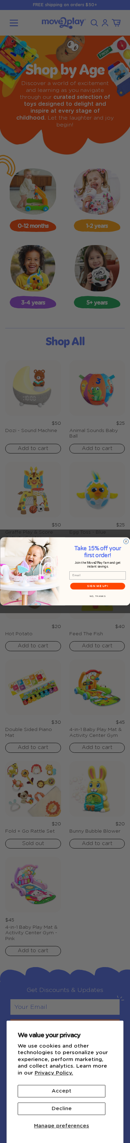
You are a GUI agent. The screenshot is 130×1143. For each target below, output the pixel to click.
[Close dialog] (125, 541)
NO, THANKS (97, 596)
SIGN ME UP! (97, 586)
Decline (62, 1108)
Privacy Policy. (54, 1073)
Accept (61, 1091)
